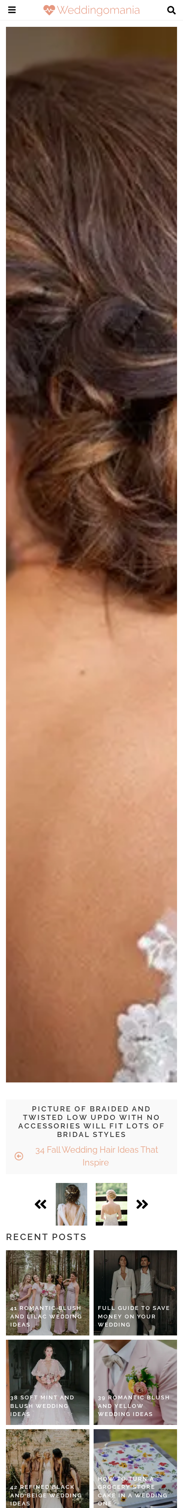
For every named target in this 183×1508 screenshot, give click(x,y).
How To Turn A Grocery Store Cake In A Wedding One (133, 1491)
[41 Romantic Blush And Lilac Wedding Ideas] (47, 1292)
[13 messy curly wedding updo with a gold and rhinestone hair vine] (71, 1204)
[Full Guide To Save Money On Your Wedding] (135, 1292)
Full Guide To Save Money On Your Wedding (134, 1316)
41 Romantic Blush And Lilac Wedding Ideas (46, 1316)
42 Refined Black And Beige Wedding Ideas (46, 1495)
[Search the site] (171, 11)
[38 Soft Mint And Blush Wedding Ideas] (47, 1382)
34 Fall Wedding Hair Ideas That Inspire (95, 1156)
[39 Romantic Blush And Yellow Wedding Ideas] (135, 1382)
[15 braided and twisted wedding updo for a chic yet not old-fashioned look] (112, 1204)
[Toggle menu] (12, 11)
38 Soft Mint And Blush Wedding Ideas (42, 1405)
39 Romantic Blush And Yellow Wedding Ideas (134, 1405)
